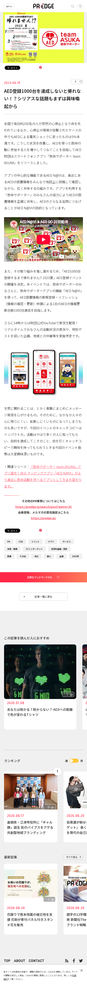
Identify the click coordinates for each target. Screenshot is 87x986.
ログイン (9, 6)
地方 (36, 556)
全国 (61, 556)
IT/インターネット (34, 548)
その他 (23, 556)
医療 (9, 556)
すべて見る (72, 857)
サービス (67, 541)
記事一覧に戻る (43, 596)
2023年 (75, 556)
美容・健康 (12, 548)
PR (8, 541)
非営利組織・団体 (59, 548)
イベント (35, 541)
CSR (21, 541)
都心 (49, 556)
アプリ (51, 541)
